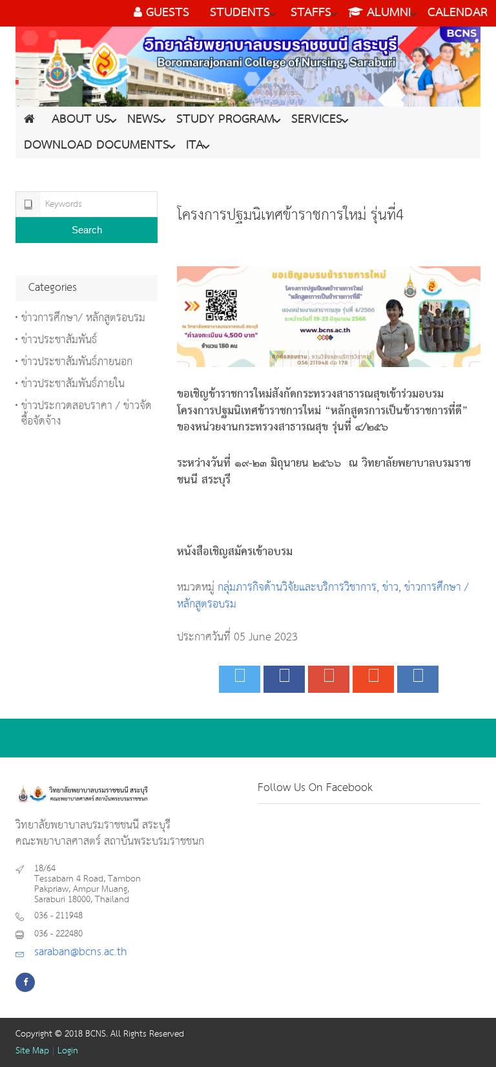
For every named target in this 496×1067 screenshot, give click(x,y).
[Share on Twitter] (239, 679)
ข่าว (390, 588)
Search (87, 229)
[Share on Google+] (328, 679)
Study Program (225, 119)
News (143, 119)
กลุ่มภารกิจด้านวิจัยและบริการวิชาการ (297, 588)
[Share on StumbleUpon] (373, 679)
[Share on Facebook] (284, 679)
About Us (81, 119)
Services (316, 119)
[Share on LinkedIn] (418, 679)
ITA (194, 145)
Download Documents (96, 145)
